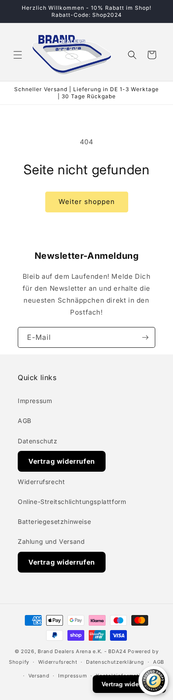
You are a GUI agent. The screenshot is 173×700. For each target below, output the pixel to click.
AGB (24, 420)
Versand (39, 676)
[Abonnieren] (145, 337)
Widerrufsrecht (41, 481)
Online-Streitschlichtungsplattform (72, 501)
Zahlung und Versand (51, 541)
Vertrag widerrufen (61, 461)
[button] (18, 55)
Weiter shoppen (87, 201)
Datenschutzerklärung (115, 662)
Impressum (35, 400)
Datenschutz (38, 441)
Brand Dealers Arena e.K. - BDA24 (82, 651)
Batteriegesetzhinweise (54, 521)
